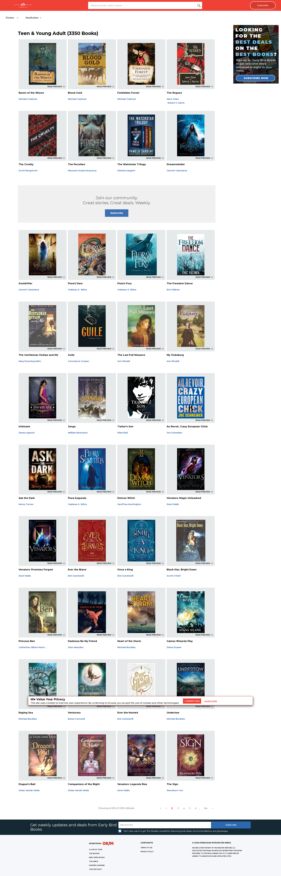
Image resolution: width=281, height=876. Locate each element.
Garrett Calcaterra (177, 170)
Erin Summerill (76, 575)
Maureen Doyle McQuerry (82, 170)
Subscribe (262, 5)
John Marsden (76, 647)
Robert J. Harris (176, 103)
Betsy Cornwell (76, 719)
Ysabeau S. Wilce (77, 289)
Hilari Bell (122, 432)
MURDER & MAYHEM (97, 865)
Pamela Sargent (126, 170)
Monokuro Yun (175, 790)
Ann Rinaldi (123, 361)
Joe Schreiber (174, 432)
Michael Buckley (126, 647)
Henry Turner (26, 504)
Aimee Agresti (27, 432)
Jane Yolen (173, 99)
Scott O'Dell (173, 575)
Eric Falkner (173, 289)
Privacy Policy (147, 852)
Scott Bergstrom (28, 170)
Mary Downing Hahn (30, 361)
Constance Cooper (78, 361)
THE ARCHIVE (94, 853)
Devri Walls (173, 504)
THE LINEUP (93, 861)
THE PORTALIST (95, 869)
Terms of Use (146, 848)
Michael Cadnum (28, 99)
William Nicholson (78, 432)
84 (205, 808)
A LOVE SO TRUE (95, 850)
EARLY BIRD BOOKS (97, 857)
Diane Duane (174, 647)
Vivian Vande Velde (29, 790)
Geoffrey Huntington (129, 504)
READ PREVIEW (54, 86)
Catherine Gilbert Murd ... (33, 647)
